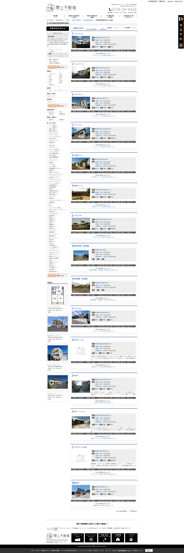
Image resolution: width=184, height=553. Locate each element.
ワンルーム (52, 73)
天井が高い (53, 146)
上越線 (97, 40)
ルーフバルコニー (55, 251)
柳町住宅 (76, 483)
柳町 (103, 282)
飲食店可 (52, 226)
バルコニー (53, 249)
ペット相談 (53, 125)
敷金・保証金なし (54, 59)
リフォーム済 (53, 134)
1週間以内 (62, 114)
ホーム (49, 528)
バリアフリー (53, 140)
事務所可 (52, 224)
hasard (75, 375)
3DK (50, 81)
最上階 (52, 239)
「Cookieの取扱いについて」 (124, 550)
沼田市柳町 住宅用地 (80, 279)
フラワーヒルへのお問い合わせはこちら (103, 331)
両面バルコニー (54, 256)
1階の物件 (52, 245)
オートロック (53, 237)
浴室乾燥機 (53, 187)
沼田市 (100, 37)
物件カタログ (125, 528)
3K (60, 79)
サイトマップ (83, 528)
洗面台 (52, 189)
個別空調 (52, 236)
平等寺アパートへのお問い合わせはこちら (103, 206)
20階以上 (52, 221)
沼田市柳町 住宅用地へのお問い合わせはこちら (103, 300)
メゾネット (53, 161)
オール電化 (53, 166)
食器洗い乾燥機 (54, 258)
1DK (50, 75)
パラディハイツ (52, 393)
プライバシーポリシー (65, 528)
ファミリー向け (54, 151)
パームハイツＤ (78, 33)
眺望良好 (52, 142)
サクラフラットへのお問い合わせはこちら (103, 116)
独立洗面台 (53, 194)
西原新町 (104, 189)
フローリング (53, 159)
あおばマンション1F (53, 335)
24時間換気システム (55, 168)
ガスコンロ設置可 (55, 149)
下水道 (52, 243)
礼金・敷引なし (53, 61)
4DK (60, 83)
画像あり (51, 119)
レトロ (52, 144)
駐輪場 (52, 170)
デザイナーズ (53, 133)
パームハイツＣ (78, 64)
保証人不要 (53, 138)
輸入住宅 (52, 266)
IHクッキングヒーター (56, 174)
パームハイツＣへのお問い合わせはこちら (103, 85)
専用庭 (52, 162)
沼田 (101, 40)
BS (51, 206)
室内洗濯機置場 (54, 157)
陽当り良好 (53, 129)
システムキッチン (55, 176)
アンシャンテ (77, 125)
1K (60, 73)
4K (50, 83)
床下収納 (52, 269)
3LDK (60, 81)
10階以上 (52, 219)
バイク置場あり (54, 247)
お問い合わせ (93, 528)
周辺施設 (109, 528)
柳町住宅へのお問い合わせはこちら (103, 505)
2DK (60, 77)
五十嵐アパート (78, 155)
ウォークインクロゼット (56, 200)
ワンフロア (53, 230)
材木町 (104, 37)
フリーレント (53, 147)
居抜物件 (52, 232)
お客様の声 (117, 528)
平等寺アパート (78, 186)
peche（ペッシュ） (79, 411)
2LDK (50, 79)
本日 (61, 112)
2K (50, 77)
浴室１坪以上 (53, 192)
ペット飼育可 (53, 127)
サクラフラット (78, 94)
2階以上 (52, 217)
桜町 (103, 98)
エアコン (52, 196)
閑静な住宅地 (53, 131)
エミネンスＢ (77, 215)
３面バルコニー (54, 254)
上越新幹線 (98, 44)
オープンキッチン (55, 181)
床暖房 (52, 198)
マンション (59, 49)
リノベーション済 (55, 136)
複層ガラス (53, 211)
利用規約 (75, 528)
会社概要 (55, 528)
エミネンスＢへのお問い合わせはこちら (103, 237)
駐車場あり (53, 215)
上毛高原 (104, 44)
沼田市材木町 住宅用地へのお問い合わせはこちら (103, 270)
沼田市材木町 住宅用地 (81, 246)
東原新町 (104, 129)
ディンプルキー (54, 213)
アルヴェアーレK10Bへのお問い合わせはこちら (103, 474)
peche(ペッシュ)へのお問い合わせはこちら (104, 367)
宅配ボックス (53, 262)
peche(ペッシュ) (78, 340)
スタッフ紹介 (102, 528)
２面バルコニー (54, 252)
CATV (51, 260)
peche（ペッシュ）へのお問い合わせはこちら (103, 438)
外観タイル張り (54, 172)
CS (51, 204)
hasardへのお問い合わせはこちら (103, 402)
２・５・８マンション (54, 306)
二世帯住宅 (53, 267)
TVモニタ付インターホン (57, 209)
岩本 (101, 42)
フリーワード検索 (52, 530)
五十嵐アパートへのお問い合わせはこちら (103, 177)
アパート (51, 49)
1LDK (60, 75)
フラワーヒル (77, 308)
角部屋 (52, 264)
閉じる (149, 550)
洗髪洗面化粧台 (54, 191)
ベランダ (52, 164)
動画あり (62, 119)
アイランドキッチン (55, 179)
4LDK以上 (52, 85)
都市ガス (52, 241)
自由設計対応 (53, 271)
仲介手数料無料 (54, 153)
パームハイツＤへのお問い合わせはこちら (103, 55)
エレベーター (53, 234)
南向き (52, 222)
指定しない (52, 112)
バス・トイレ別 (54, 183)
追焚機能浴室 (53, 185)
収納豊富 (52, 202)
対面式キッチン (54, 177)
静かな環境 (53, 155)
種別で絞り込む (57, 33)
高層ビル (52, 228)
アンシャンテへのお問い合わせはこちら (103, 146)
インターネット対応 (55, 207)
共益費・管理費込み (54, 63)
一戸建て (51, 51)
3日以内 (51, 114)
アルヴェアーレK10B (80, 447)
